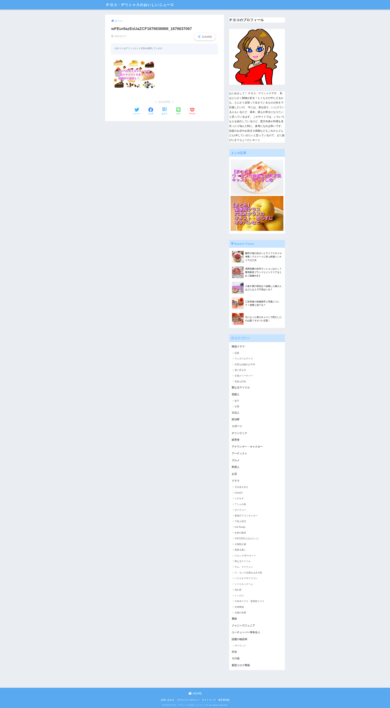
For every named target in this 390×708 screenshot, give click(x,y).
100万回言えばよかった (247, 538)
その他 (235, 658)
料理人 (235, 467)
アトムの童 (240, 504)
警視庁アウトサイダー (246, 515)
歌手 (237, 400)
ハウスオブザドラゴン (246, 578)
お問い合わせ (167, 700)
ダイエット (240, 645)
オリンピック (239, 433)
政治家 (235, 419)
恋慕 (237, 353)
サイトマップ (209, 700)
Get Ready (240, 527)
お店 (234, 473)
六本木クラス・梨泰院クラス (249, 601)
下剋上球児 (240, 521)
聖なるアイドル (241, 387)
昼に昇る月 (240, 370)
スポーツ (237, 426)
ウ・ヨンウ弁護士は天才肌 (248, 572)
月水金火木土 (241, 487)
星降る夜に (240, 549)
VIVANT (239, 493)
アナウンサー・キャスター (247, 446)
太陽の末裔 (240, 612)
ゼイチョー (240, 510)
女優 (237, 406)
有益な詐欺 (240, 381)
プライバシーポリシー (188, 700)
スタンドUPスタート (245, 555)
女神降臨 (239, 607)
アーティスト (239, 453)
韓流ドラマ (238, 346)
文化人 (235, 412)
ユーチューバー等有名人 (246, 632)
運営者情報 (224, 700)
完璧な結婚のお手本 (245, 364)
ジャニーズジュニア (243, 625)
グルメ (235, 460)
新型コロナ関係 (241, 665)
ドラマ (235, 480)
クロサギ (239, 498)
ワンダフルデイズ (244, 358)
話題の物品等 (239, 639)
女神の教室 (240, 532)
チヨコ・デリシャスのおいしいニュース (140, 4)
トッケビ (239, 595)
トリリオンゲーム (244, 584)
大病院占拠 (240, 544)
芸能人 (235, 394)
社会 (234, 651)
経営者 (235, 439)
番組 (234, 618)
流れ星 (238, 589)
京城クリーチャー (244, 375)
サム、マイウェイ (244, 567)
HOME (197, 693)
